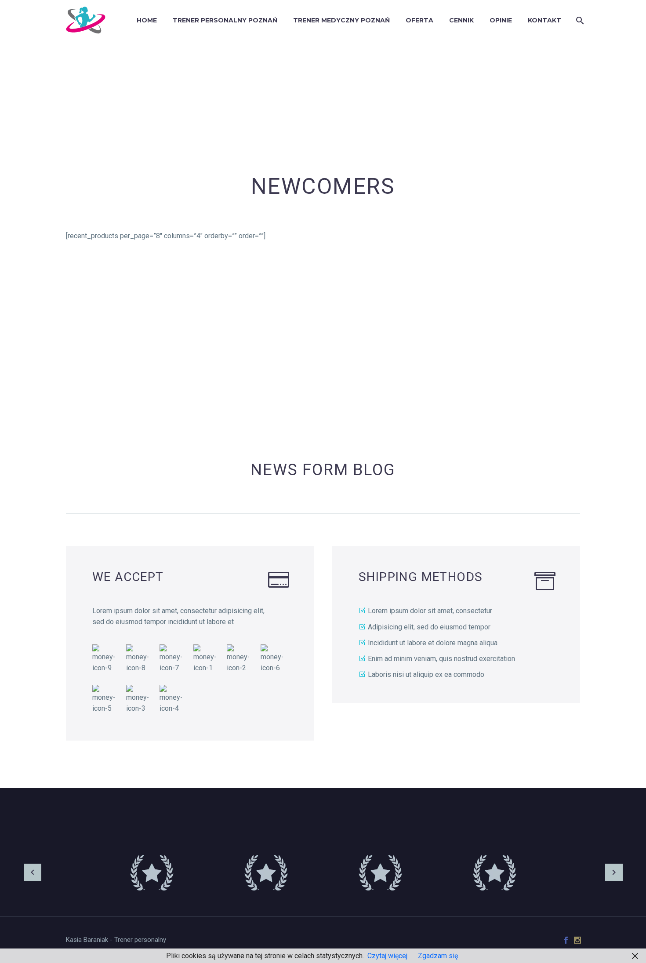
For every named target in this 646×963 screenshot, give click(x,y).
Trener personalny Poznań (225, 20)
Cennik (461, 20)
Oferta (419, 20)
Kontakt (544, 20)
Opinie (501, 20)
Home (147, 20)
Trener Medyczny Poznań (341, 20)
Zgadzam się (438, 956)
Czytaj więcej (387, 956)
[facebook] (566, 940)
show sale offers (522, 343)
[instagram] (577, 940)
